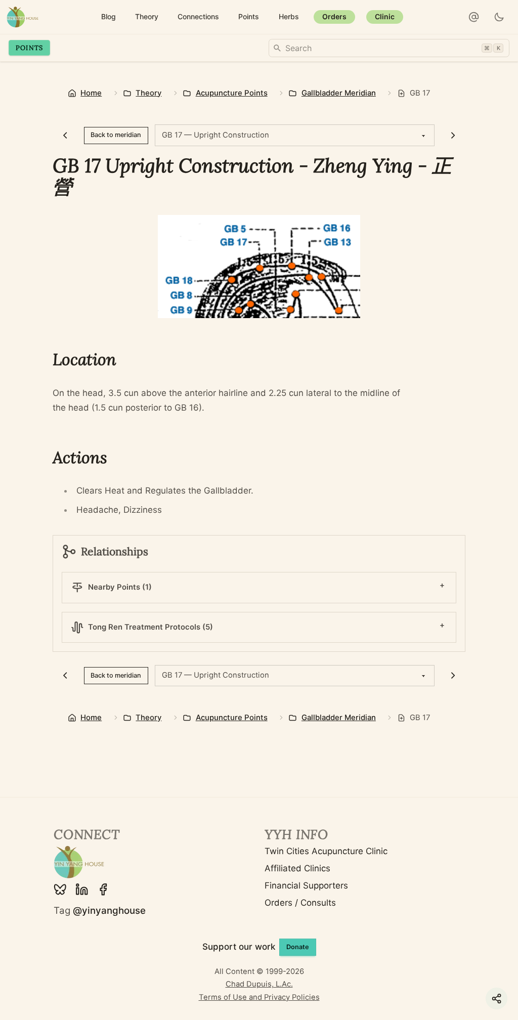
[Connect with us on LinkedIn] (82, 889)
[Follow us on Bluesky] (60, 889)
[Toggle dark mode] (499, 17)
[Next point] (453, 135)
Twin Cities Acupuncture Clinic (326, 851)
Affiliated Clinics (297, 868)
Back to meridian (116, 135)
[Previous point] (65, 135)
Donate (297, 947)
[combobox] (389, 48)
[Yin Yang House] (22, 17)
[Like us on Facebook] (103, 889)
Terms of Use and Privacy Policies (259, 997)
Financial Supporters (306, 885)
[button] (474, 17)
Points (30, 47)
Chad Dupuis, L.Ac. (259, 984)
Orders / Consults (300, 903)
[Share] (496, 998)
